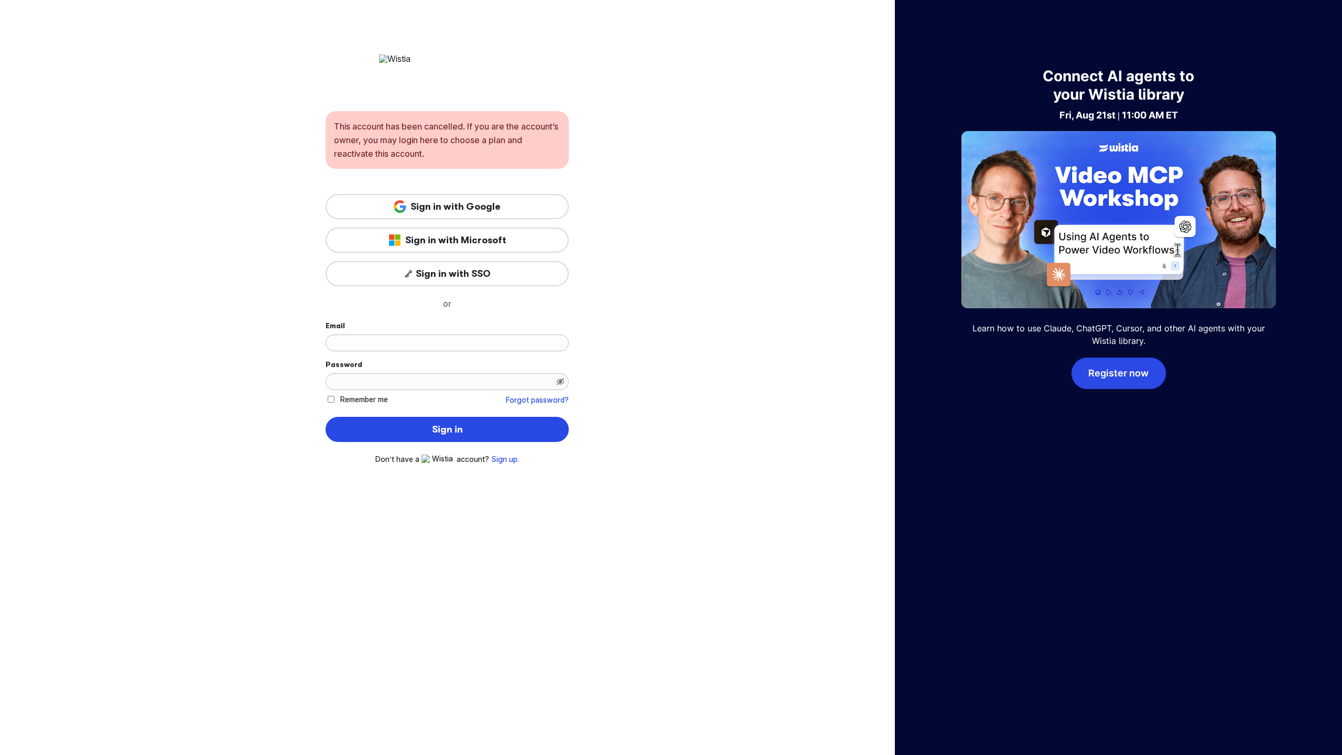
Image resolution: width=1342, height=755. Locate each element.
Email (335, 325)
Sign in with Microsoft (455, 240)
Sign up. (505, 459)
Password (344, 364)
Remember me (364, 399)
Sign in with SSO (453, 273)
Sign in (447, 429)
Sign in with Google (455, 206)
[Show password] (560, 381)
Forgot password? (537, 400)
